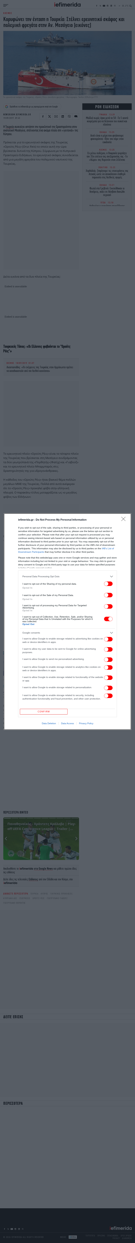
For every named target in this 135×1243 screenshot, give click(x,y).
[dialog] (67, 622)
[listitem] (67, 576)
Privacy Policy (86, 723)
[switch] (108, 584)
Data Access (67, 723)
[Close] (124, 520)
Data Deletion (49, 723)
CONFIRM (44, 711)
